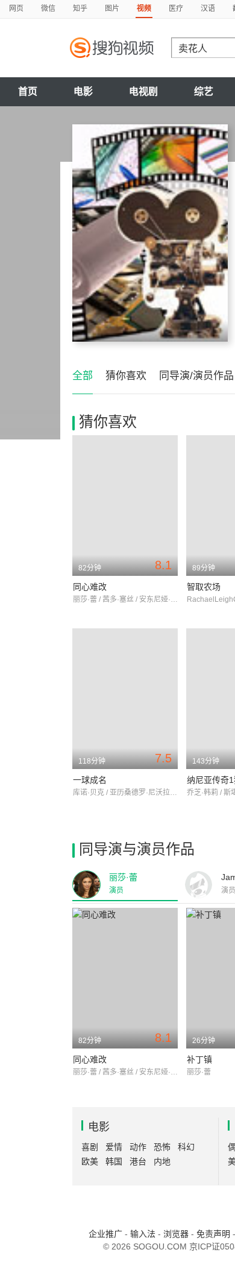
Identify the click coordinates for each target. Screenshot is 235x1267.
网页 (16, 8)
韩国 (113, 1161)
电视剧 (143, 91)
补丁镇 (199, 1059)
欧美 (89, 1161)
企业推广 (105, 1234)
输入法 (142, 1234)
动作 (138, 1147)
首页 (27, 91)
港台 (138, 1161)
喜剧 (89, 1147)
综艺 (203, 91)
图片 (112, 8)
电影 (83, 91)
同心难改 (90, 587)
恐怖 (162, 1147)
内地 (162, 1161)
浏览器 (176, 1234)
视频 (144, 8)
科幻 (186, 1147)
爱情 (113, 1147)
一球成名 (90, 780)
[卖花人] (150, 233)
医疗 (176, 8)
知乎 (80, 8)
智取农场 (204, 587)
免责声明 (213, 1234)
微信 (48, 8)
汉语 (208, 8)
